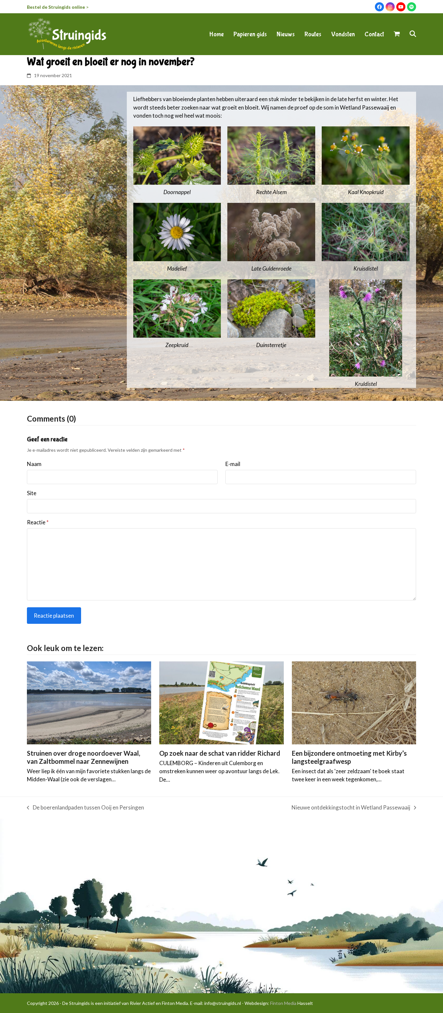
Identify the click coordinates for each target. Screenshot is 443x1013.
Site (31, 493)
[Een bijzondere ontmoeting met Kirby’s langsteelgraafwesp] (354, 702)
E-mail (232, 463)
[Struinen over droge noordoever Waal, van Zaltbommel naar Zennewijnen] (89, 702)
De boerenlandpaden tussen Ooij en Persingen (85, 808)
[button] (397, 34)
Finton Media (283, 1003)
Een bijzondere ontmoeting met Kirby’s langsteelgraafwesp (349, 757)
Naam (34, 463)
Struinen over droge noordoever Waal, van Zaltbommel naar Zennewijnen (83, 757)
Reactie (38, 522)
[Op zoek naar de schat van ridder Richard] (221, 702)
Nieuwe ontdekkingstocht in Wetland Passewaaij (351, 808)
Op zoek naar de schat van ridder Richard (219, 753)
